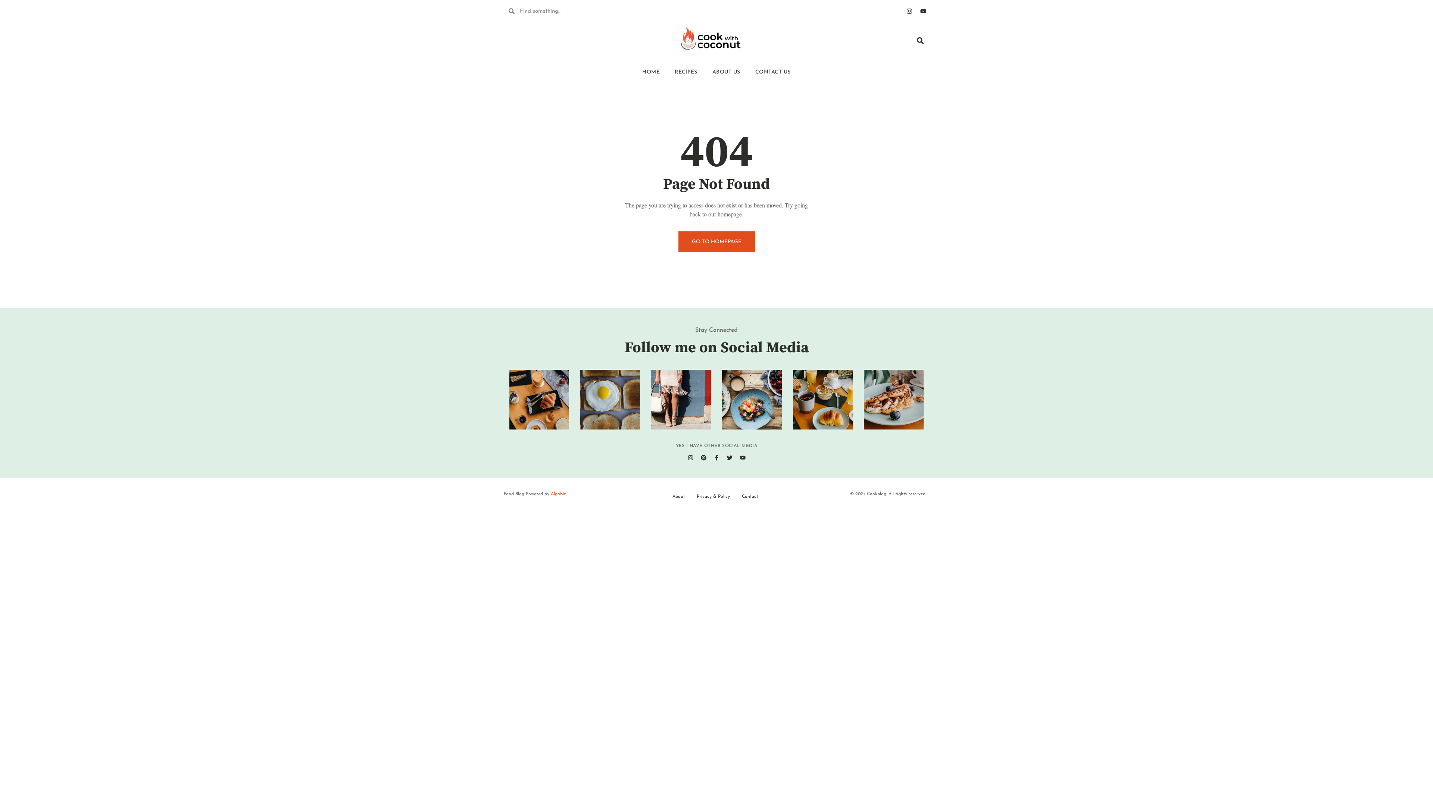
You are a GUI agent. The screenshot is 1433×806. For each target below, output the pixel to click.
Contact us (773, 72)
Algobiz (558, 494)
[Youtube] (923, 11)
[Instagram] (909, 11)
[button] (920, 40)
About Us (726, 72)
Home (651, 72)
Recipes (686, 72)
